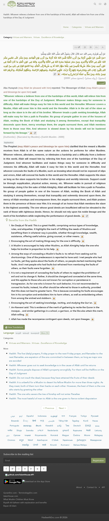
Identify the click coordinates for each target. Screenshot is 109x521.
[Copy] (54, 74)
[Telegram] (25, 468)
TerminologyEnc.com (28, 493)
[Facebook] (6, 468)
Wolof (30, 440)
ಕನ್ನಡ (21, 440)
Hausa (95, 421)
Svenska (29, 430)
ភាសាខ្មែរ (25, 445)
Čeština (76, 435)
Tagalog (75, 421)
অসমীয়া (10, 430)
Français (72, 416)
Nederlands (53, 430)
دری (7, 435)
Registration (98, 460)
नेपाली (88, 430)
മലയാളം (27, 425)
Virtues (36, 37)
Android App (49, 28)
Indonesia (42, 416)
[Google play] (31, 468)
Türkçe (84, 416)
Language (45, 42)
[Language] (105, 4)
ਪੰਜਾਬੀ (35, 445)
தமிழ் (59, 425)
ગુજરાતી (65, 430)
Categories (45, 8)
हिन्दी (34, 421)
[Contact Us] (100, 4)
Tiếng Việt (63, 421)
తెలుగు (38, 425)
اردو (20, 416)
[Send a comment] (58, 74)
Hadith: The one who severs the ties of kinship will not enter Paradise (44, 394)
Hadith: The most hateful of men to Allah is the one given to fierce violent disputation (53, 398)
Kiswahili (49, 425)
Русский (94, 416)
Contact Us (92, 487)
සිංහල (25, 421)
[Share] (85, 47)
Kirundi (53, 445)
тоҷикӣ (28, 435)
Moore (87, 435)
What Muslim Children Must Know (18, 499)
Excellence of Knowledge (54, 343)
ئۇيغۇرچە (54, 416)
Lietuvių (98, 430)
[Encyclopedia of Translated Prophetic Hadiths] (21, 4)
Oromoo (11, 440)
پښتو (97, 425)
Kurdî (85, 421)
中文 (42, 421)
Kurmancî (65, 445)
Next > (62, 408)
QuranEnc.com (10, 493)
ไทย (67, 425)
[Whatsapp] (19, 468)
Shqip (19, 430)
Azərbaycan (42, 440)
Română (54, 435)
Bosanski (15, 421)
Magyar (65, 435)
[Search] (95, 4)
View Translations (15, 327)
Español (30, 416)
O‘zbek (55, 440)
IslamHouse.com (10, 496)
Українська (68, 440)
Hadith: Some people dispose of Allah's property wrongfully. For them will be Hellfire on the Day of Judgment (56, 371)
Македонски (95, 440)
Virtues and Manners (94, 27)
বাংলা (63, 416)
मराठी (44, 445)
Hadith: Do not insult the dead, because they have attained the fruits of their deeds (51, 378)
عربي (13, 416)
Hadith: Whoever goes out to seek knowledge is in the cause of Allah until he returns (52, 365)
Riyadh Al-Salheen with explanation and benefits (25, 502)
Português (14, 425)
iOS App (46, 35)
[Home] (4, 4)
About (43, 15)
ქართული (81, 440)
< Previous (48, 408)
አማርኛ (40, 430)
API (103, 487)
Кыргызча (77, 430)
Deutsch (77, 425)
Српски (17, 435)
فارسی (51, 421)
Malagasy (98, 435)
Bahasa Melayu (80, 445)
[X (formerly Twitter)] (12, 468)
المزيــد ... (101, 83)
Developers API (47, 22)
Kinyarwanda (40, 435)
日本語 (88, 425)
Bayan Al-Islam (9, 506)
